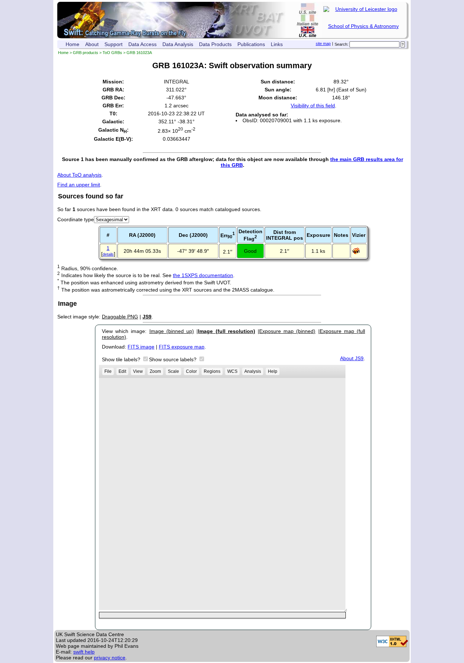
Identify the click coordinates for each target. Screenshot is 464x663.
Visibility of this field (313, 105)
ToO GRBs (112, 52)
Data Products (215, 44)
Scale (173, 371)
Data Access (142, 44)
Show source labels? (173, 359)
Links (277, 44)
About (92, 44)
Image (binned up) (171, 331)
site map (323, 43)
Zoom (155, 371)
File (108, 371)
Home (72, 44)
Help (272, 371)
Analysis (252, 371)
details (108, 254)
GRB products (85, 52)
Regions (212, 371)
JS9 (147, 317)
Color (191, 371)
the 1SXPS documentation (203, 275)
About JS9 (352, 358)
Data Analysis (177, 44)
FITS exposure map (181, 347)
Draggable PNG (120, 317)
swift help (84, 652)
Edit (122, 371)
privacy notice (109, 657)
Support (113, 44)
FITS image (141, 347)
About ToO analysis (79, 175)
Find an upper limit (78, 185)
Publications (251, 44)
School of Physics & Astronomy (363, 26)
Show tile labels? (122, 359)
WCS (232, 371)
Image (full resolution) (226, 331)
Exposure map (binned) (287, 331)
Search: (341, 44)
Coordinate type (75, 219)
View (138, 371)
